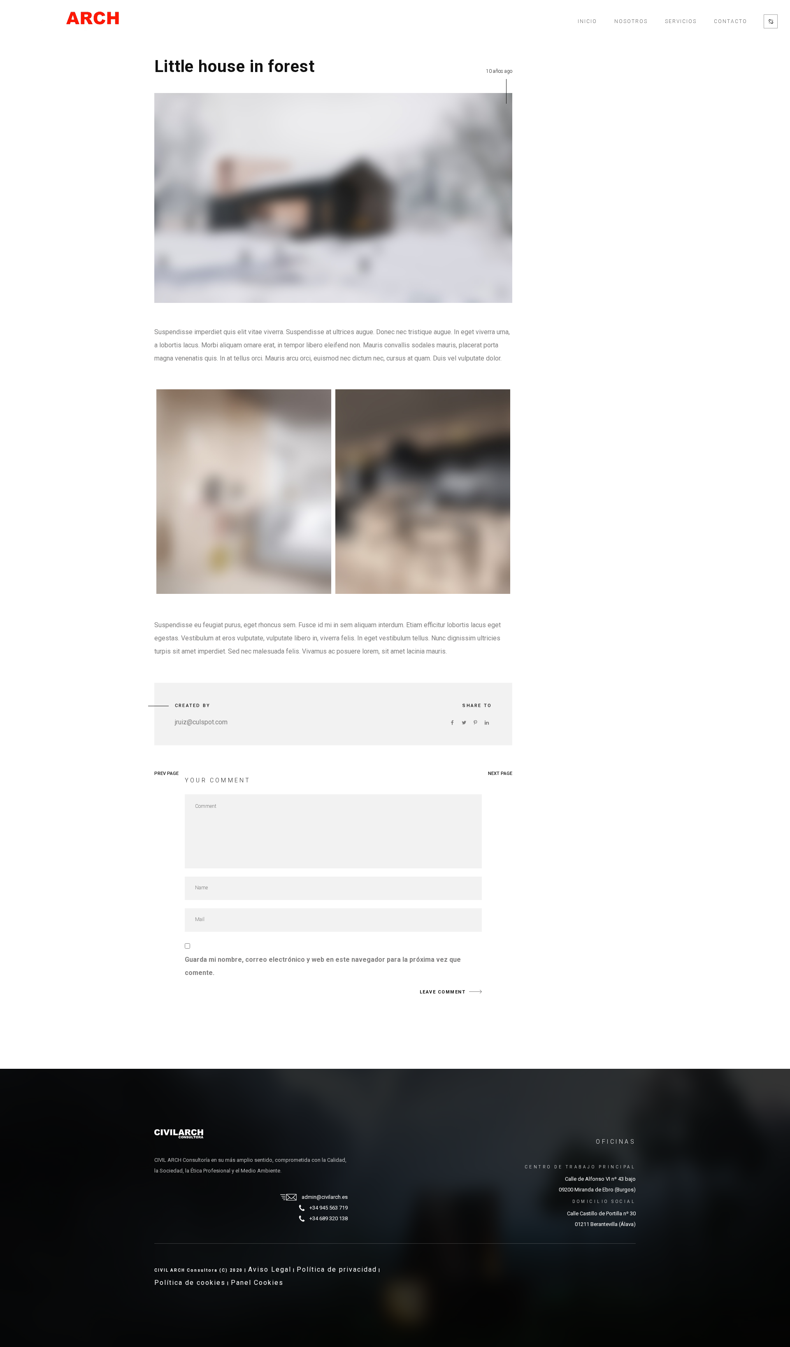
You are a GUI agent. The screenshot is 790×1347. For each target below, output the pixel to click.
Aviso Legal (269, 1269)
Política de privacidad (337, 1269)
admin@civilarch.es (325, 1197)
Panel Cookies (257, 1283)
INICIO (587, 21)
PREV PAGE (166, 773)
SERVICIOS (681, 21)
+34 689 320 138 (328, 1218)
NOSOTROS (631, 21)
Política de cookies (189, 1283)
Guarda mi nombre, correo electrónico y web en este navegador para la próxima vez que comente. (323, 966)
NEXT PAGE (500, 773)
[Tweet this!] (464, 723)
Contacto (730, 21)
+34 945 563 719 (328, 1208)
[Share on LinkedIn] (487, 723)
